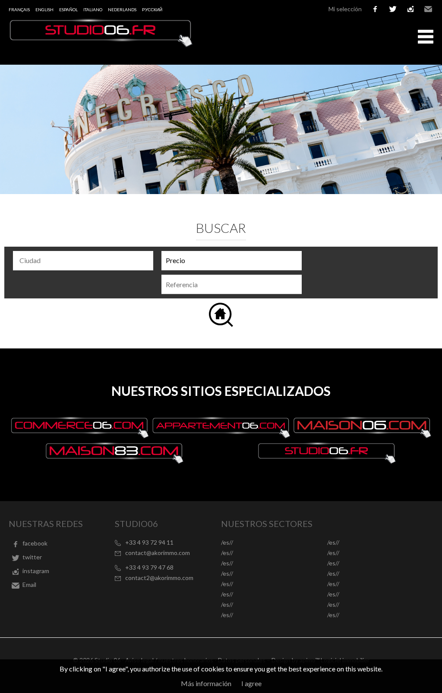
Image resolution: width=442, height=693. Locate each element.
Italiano (92, 9)
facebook (375, 9)
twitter (393, 9)
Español (68, 9)
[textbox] (85, 260)
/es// (227, 542)
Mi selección (345, 9)
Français (19, 9)
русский (152, 9)
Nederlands (122, 9)
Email (428, 9)
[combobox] (83, 260)
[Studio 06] (101, 45)
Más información (206, 683)
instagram (410, 9)
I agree (251, 683)
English (44, 9)
